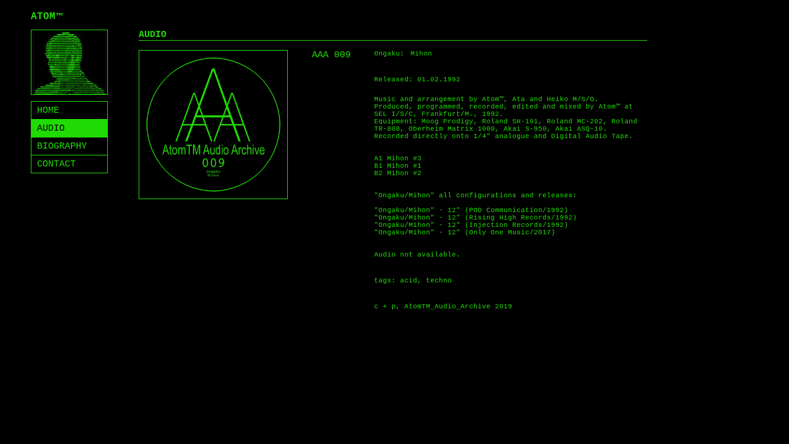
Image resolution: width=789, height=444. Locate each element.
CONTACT (56, 164)
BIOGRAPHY (62, 146)
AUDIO (51, 128)
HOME (48, 110)
